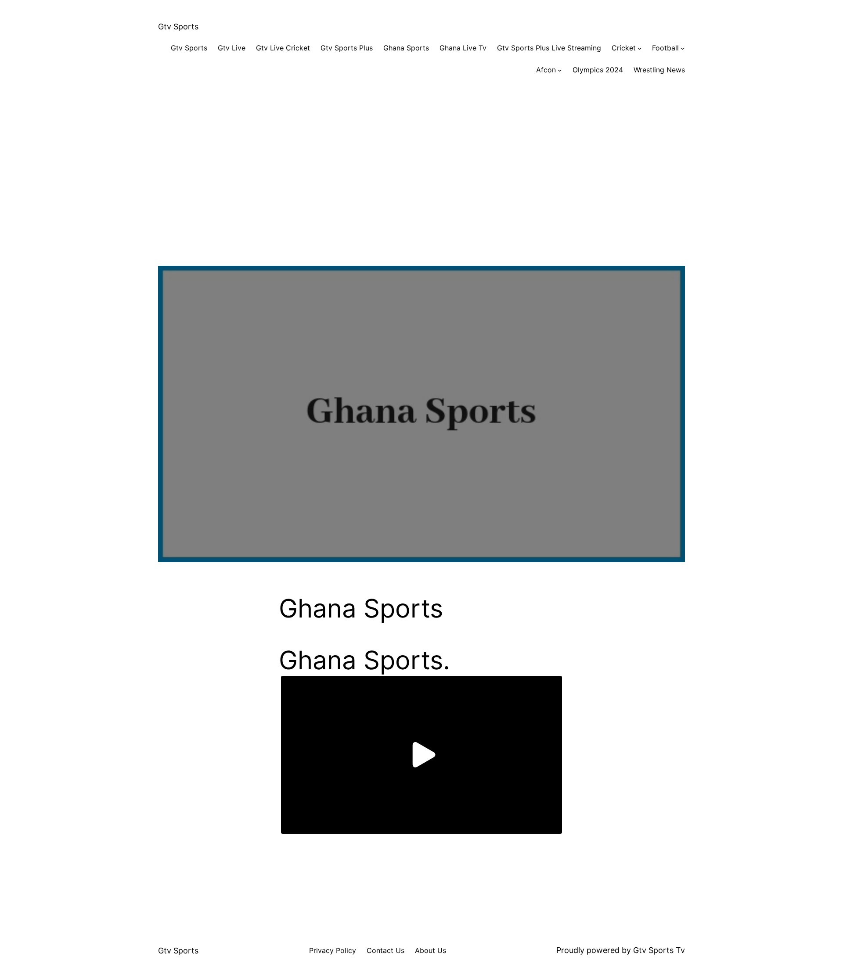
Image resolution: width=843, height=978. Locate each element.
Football (665, 47)
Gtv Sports (178, 26)
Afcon (546, 69)
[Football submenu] (683, 48)
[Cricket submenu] (640, 48)
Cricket (624, 47)
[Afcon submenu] (560, 70)
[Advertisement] (421, 179)
